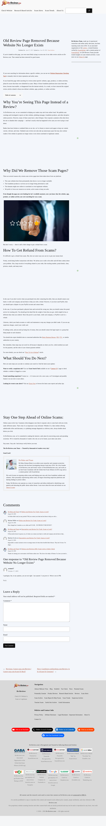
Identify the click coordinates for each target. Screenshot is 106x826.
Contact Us (54, 368)
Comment (7, 601)
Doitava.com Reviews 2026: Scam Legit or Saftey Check (38, 549)
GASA (85, 48)
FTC (61, 337)
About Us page (10, 487)
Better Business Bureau (49, 337)
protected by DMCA (79, 795)
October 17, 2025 (13, 571)
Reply (5, 580)
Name (5, 625)
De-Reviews (21, 691)
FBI (57, 337)
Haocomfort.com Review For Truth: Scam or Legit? (36, 529)
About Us (82, 57)
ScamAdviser (82, 50)
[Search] (89, 10)
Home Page (32, 383)
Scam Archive (51, 50)
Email (5, 635)
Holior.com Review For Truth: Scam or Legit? (35, 512)
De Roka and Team (13, 512)
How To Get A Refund (32, 352)
